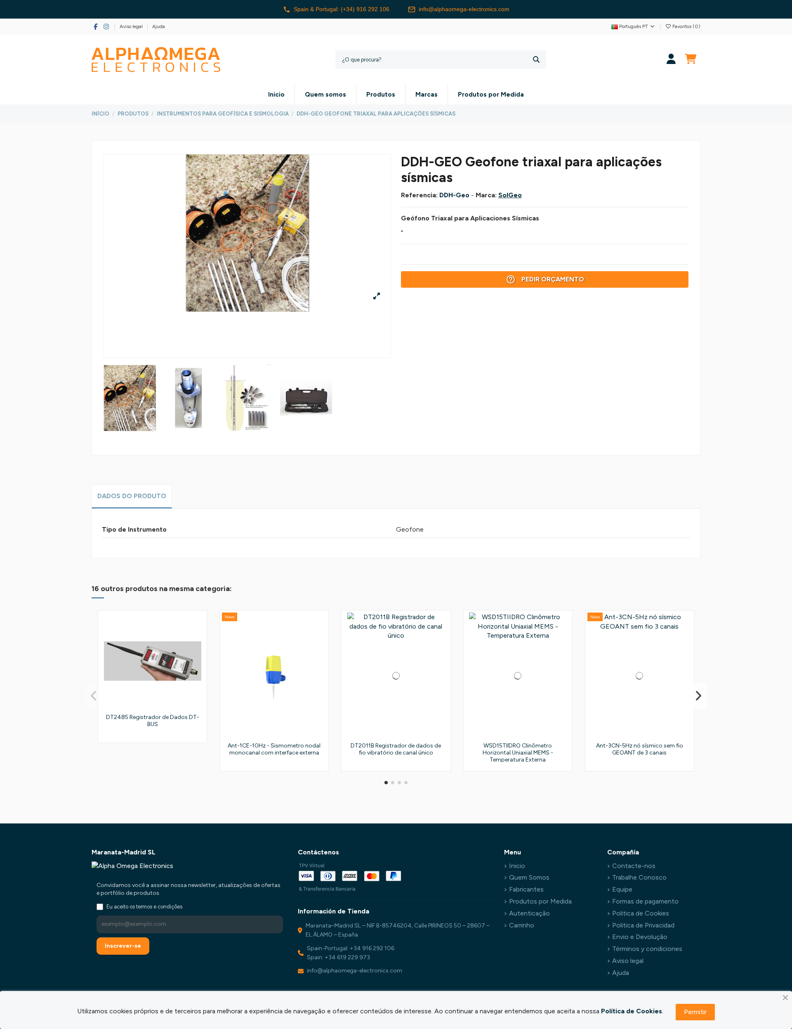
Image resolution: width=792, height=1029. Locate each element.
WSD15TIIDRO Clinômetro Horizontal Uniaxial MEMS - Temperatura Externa (518, 752)
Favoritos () (685, 26)
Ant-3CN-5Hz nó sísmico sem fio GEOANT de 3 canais (639, 749)
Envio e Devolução (639, 937)
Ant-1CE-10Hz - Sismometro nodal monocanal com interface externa (274, 749)
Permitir (695, 1012)
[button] (386, 782)
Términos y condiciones (647, 949)
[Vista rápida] (198, 656)
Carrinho (521, 925)
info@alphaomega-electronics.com (464, 9)
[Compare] (198, 641)
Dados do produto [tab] (131, 496)
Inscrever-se (123, 945)
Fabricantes (526, 889)
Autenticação (529, 913)
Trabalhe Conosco (639, 877)
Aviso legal (132, 26)
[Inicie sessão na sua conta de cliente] (671, 59)
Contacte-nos (633, 866)
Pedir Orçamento (545, 279)
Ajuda (158, 26)
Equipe (622, 889)
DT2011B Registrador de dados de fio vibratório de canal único (396, 749)
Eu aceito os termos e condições (144, 907)
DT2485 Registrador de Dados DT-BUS (152, 721)
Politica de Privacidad (643, 925)
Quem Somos (529, 877)
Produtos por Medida (540, 901)
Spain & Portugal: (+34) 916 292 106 (341, 9)
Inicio (517, 866)
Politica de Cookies (640, 913)
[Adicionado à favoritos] (198, 625)
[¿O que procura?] (536, 59)
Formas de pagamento (645, 901)
